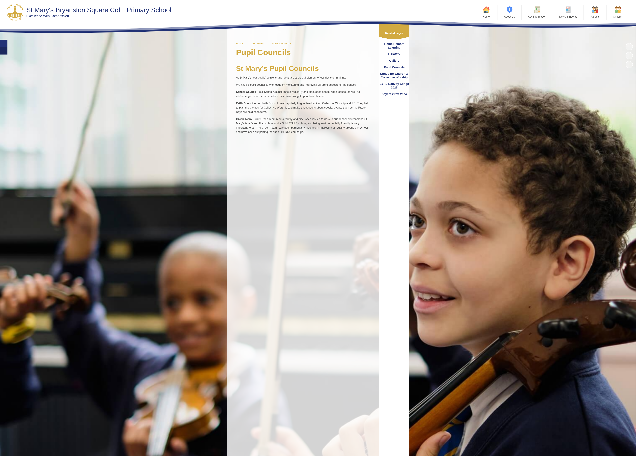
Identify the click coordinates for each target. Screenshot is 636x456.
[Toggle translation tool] (3, 51)
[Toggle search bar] (3, 43)
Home (239, 43)
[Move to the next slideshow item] (629, 64)
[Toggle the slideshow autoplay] (629, 46)
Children (258, 43)
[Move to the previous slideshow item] (629, 55)
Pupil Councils (282, 43)
